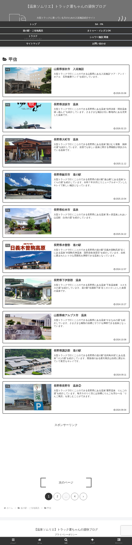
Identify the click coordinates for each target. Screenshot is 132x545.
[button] (122, 461)
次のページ (66, 482)
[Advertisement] (66, 450)
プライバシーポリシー (66, 534)
